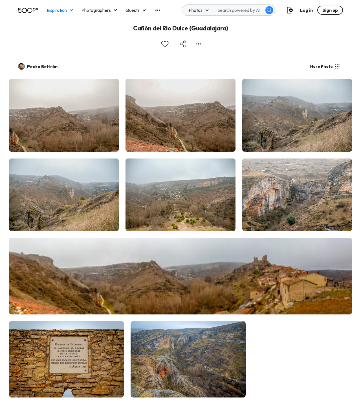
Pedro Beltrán (42, 66)
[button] (269, 10)
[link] (64, 115)
